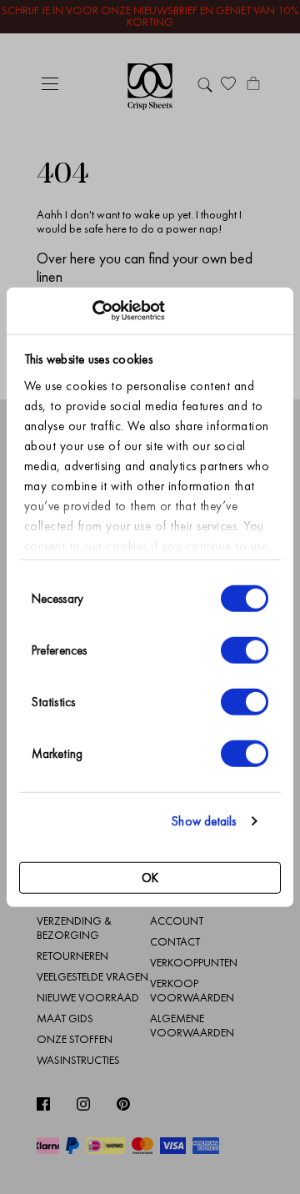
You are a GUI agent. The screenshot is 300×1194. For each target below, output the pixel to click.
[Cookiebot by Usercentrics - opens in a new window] (92, 311)
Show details (204, 821)
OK (150, 877)
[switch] (244, 649)
